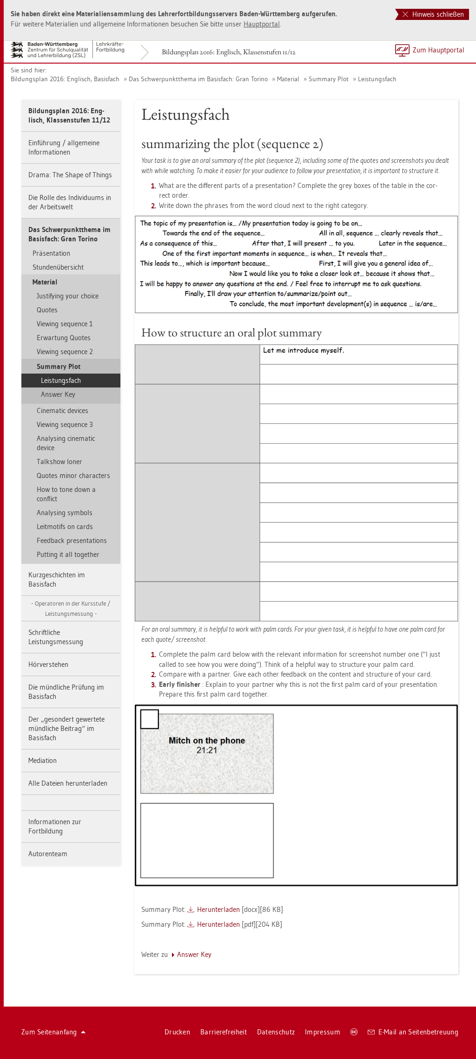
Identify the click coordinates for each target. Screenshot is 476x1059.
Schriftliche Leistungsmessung (55, 637)
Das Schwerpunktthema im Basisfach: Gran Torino (198, 79)
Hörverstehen (48, 664)
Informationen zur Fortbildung (54, 826)
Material (288, 79)
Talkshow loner (59, 461)
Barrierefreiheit (223, 1031)
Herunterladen (218, 909)
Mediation (42, 760)
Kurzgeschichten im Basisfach (56, 579)
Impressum (322, 1031)
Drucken (177, 1031)
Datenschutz (276, 1031)
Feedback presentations (72, 540)
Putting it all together (68, 554)
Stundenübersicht (58, 267)
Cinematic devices (62, 410)
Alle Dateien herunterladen (67, 783)
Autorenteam (47, 853)
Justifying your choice (68, 295)
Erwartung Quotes (64, 337)
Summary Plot (329, 79)
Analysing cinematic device (66, 443)
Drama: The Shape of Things (70, 174)
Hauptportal (262, 23)
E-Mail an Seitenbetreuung (418, 1031)
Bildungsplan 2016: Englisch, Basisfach (65, 79)
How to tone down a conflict (66, 494)
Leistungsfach (377, 79)
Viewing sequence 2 (65, 351)
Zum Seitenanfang (49, 1031)
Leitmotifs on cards (65, 526)
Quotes (47, 309)
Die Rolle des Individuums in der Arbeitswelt (69, 202)
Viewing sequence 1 (65, 323)
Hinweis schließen (437, 14)
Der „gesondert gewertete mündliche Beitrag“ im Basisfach (66, 728)
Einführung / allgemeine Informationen (63, 147)
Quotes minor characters (73, 475)
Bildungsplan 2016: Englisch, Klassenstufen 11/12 (229, 52)
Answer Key (58, 394)
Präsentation (51, 253)
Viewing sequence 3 (65, 424)
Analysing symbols (65, 512)
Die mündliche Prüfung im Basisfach (66, 692)
